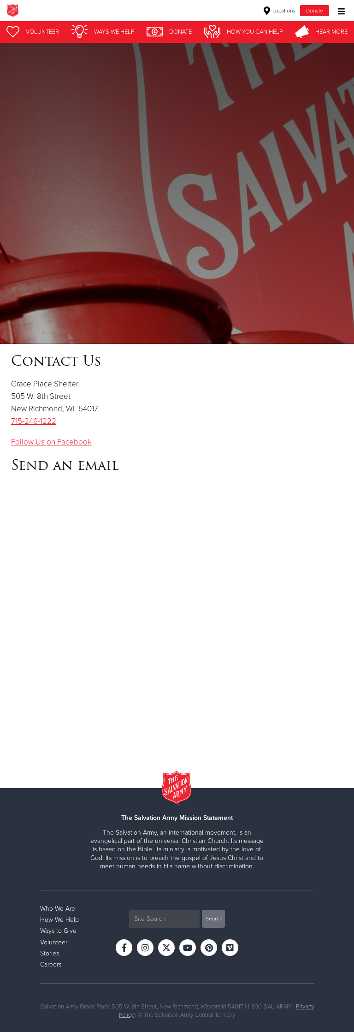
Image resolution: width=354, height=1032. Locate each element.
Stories (49, 953)
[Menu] (339, 10)
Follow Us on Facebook (51, 442)
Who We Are (57, 909)
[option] (177, 193)
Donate (314, 10)
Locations (283, 10)
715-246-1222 (33, 421)
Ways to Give (58, 931)
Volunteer (53, 942)
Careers (50, 964)
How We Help (59, 920)
